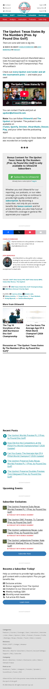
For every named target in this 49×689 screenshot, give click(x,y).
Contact (8, 5)
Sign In (41, 5)
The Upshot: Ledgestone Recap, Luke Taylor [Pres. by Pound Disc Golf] (25, 531)
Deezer (44, 126)
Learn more (24, 602)
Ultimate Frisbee (8, 663)
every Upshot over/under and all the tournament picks (24, 73)
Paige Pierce (23, 296)
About (5, 660)
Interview (43, 632)
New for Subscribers (18, 651)
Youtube (29, 669)
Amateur (24, 644)
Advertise (12, 660)
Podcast (16, 50)
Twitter (13, 669)
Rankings (42, 15)
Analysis (13, 19)
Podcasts (32, 19)
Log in (34, 181)
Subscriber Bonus (9, 282)
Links (5, 635)
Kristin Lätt (29, 294)
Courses (13, 632)
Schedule (32, 15)
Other (23, 635)
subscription (12, 200)
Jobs (34, 660)
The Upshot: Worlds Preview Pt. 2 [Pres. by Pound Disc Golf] (26, 436)
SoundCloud (7, 672)
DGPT (12, 15)
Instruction (22, 19)
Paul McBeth (35, 296)
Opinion (17, 635)
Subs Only (42, 19)
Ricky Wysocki (10, 298)
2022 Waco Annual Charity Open (17, 289)
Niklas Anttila (10, 296)
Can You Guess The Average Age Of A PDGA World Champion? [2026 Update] (25, 454)
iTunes (6, 126)
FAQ (11, 653)
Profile (43, 635)
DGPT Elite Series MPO (34, 280)
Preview (37, 635)
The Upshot (20, 282)
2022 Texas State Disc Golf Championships (26, 287)
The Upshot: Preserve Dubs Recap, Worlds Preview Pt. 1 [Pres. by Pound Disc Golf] (26, 463)
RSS (20, 672)
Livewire (38, 638)
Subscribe (40, 8)
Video (32, 638)
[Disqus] (24, 388)
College (16, 644)
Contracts (21, 15)
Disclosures (27, 660)
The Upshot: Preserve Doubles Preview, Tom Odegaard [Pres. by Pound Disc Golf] (26, 474)
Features (6, 632)
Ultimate (8, 11)
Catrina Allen (17, 294)
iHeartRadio (34, 126)
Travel (26, 638)
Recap (14, 638)
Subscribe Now (24, 553)
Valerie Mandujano (25, 298)
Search (41, 11)
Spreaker (37, 669)
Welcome (6, 651)
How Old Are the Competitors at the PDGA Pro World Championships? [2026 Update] (26, 445)
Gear (27, 632)
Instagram (21, 669)
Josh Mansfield (9, 255)
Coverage (20, 632)
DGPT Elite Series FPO (17, 280)
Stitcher (23, 126)
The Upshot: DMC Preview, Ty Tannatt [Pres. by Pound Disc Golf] (25, 521)
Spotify (14, 126)
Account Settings (39, 651)
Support (5, 653)
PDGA (5, 15)
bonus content (25, 206)
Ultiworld (28, 118)
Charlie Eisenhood (26, 47)
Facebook (6, 669)
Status (39, 660)
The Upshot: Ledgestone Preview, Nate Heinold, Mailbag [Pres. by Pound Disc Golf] (25, 543)
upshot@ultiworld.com (14, 113)
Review (19, 638)
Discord (8, 8)
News (5, 19)
